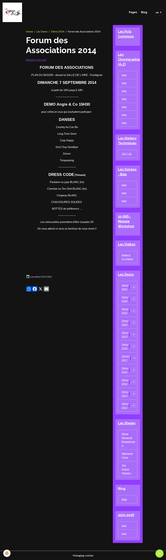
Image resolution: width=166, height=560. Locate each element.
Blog (144, 12)
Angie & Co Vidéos (127, 256)
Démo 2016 (125, 369)
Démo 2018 (125, 346)
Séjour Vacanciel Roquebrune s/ (128, 439)
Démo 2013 (125, 393)
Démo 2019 (125, 334)
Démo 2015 (125, 405)
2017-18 (126, 153)
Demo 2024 (125, 298)
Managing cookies (83, 555)
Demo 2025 (125, 287)
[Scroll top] (159, 553)
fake (124, 74)
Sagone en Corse (127, 455)
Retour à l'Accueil (36, 60)
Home (29, 31)
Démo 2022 (125, 310)
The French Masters (126, 469)
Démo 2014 (57, 31)
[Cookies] (7, 553)
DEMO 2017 (126, 358)
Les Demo (41, 31)
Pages (133, 12)
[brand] (13, 12)
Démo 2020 (125, 322)
